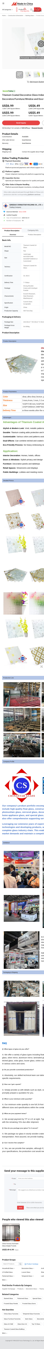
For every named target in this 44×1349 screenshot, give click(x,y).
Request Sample (37, 128)
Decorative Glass (27, 1268)
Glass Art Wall (8, 1324)
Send (20, 1208)
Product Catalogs (32, 1264)
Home (4, 15)
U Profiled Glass (7, 1272)
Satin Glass (28, 1319)
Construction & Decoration (15, 15)
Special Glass (37, 1298)
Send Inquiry (21, 123)
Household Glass (7, 1268)
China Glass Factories (11, 1314)
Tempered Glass (27, 1276)
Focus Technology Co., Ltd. (27, 1340)
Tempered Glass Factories (31, 1314)
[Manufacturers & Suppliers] (22, 4)
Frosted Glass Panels (11, 1303)
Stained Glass (8, 1298)
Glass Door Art (22, 1324)
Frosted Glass (40, 15)
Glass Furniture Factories (12, 1319)
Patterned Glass (7, 1276)
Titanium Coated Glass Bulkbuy (14, 1329)
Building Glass (30, 15)
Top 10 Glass (36, 1324)
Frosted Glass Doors (29, 1303)
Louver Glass (26, 1272)
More (4, 1333)
